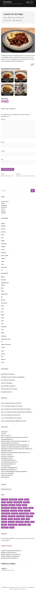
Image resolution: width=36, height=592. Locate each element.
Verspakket (4, 326)
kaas (25, 507)
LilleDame (3, 213)
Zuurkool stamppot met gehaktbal (9, 556)
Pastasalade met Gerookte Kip (12, 415)
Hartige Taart (4, 294)
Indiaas (3, 240)
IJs (2, 341)
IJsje (2, 237)
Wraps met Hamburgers (6, 383)
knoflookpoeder (5, 513)
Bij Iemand (3, 280)
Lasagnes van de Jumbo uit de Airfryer (10, 550)
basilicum (4, 499)
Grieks (2, 234)
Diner (2, 356)
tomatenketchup (12, 524)
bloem (20, 499)
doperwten (12, 505)
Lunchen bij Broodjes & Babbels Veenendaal (15, 421)
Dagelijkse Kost (5, 283)
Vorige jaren (4, 207)
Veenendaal (4, 527)
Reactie (3, 119)
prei (23, 519)
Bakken (3, 277)
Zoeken (3, 203)
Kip (2, 297)
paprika (4, 519)
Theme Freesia (18, 587)
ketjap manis (5, 510)
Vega (2, 323)
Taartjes (3, 258)
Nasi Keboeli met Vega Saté (8, 374)
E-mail (3, 151)
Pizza (2, 309)
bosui (26, 499)
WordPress (24, 587)
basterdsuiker (13, 499)
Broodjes (3, 226)
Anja (6, 17)
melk (32, 513)
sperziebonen (19, 521)
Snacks (3, 249)
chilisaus (26, 502)
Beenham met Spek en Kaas (8, 552)
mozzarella (11, 516)
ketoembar (13, 510)
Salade (2, 315)
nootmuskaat (20, 516)
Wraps (2, 332)
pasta (10, 519)
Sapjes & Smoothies (6, 344)
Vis (2, 270)
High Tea (3, 359)
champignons (18, 502)
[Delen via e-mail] (7, 101)
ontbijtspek (29, 516)
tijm (32, 521)
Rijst (2, 312)
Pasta (2, 306)
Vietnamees (4, 267)
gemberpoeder (5, 507)
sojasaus (11, 521)
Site (2, 159)
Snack (2, 318)
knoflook (27, 510)
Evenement (4, 336)
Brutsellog (7, 2)
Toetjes (3, 347)
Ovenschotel (4, 303)
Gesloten (14, 507)
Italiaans (3, 246)
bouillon (9, 502)
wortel (12, 527)
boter (3, 502)
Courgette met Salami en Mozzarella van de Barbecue (18, 409)
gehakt (24, 505)
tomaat (4, 524)
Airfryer (3, 285)
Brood (2, 291)
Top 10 (2, 209)
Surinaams (3, 252)
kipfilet (20, 510)
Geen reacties (8, 20)
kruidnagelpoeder (24, 513)
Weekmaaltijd (18, 20)
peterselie (17, 519)
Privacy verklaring (23, 589)
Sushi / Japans (4, 255)
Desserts (3, 232)
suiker (27, 521)
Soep (2, 320)
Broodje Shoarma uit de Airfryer (8, 558)
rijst (28, 519)
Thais (2, 261)
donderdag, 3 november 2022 (16, 17)
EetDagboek (4, 205)
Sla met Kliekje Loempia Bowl (8, 386)
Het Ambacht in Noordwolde (8, 380)
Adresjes (3, 211)
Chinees (3, 229)
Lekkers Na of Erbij (5, 339)
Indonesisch (4, 243)
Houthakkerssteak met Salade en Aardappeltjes (13, 377)
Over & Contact (5, 201)
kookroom (14, 513)
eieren (18, 505)
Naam (3, 142)
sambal (4, 521)
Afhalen (3, 223)
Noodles (3, 300)
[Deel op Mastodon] (2, 101)
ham (20, 507)
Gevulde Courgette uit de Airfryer (9, 389)
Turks (2, 264)
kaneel (30, 507)
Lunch (2, 351)
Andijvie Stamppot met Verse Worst (10, 554)
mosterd (4, 516)
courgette (4, 505)
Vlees (2, 329)
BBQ (2, 288)
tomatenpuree (22, 524)
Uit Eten (3, 354)
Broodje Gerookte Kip (6, 392)
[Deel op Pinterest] (5, 101)
